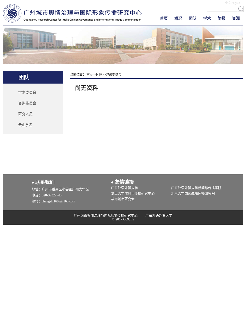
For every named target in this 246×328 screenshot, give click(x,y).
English (235, 3)
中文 (228, 3)
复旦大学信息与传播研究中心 (133, 193)
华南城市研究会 (123, 199)
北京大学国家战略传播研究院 (193, 193)
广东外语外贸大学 (124, 188)
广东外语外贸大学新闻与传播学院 (196, 188)
